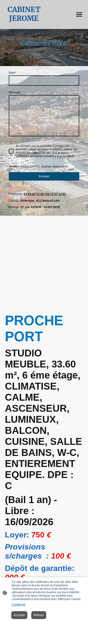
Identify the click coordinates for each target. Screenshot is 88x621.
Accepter (19, 615)
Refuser (38, 615)
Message (15, 92)
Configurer (19, 604)
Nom (12, 72)
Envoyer (44, 176)
